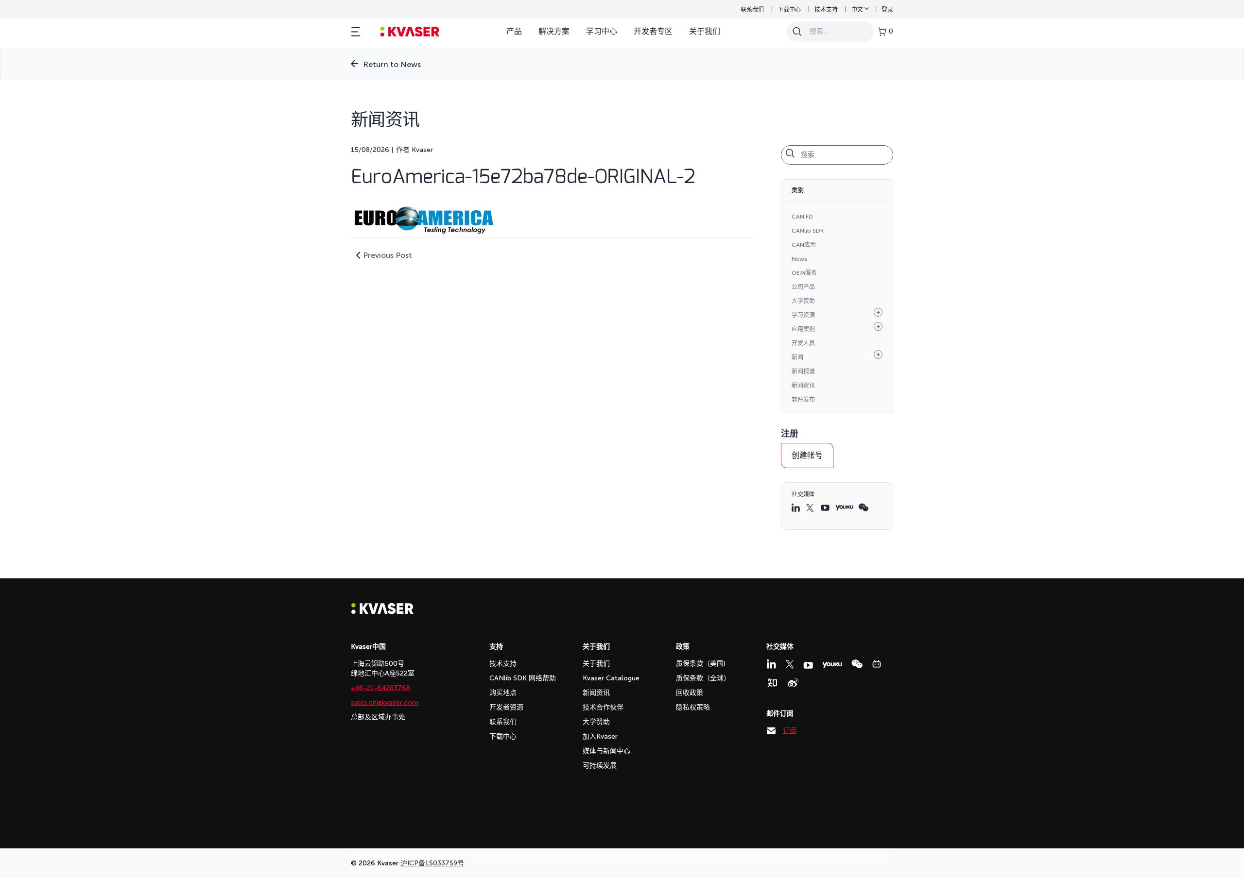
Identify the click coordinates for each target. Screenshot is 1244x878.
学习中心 (601, 31)
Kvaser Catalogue (611, 678)
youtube (825, 508)
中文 (857, 9)
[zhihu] (772, 683)
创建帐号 (807, 455)
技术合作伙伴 (603, 707)
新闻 (797, 357)
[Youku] (832, 665)
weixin (863, 507)
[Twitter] (789, 664)
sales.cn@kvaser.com (384, 702)
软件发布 (803, 399)
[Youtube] (808, 665)
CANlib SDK (808, 230)
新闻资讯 (803, 385)
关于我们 (704, 31)
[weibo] (793, 683)
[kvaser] (410, 31)
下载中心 (789, 9)
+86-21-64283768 (380, 688)
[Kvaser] (382, 611)
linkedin (796, 507)
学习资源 (803, 315)
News (799, 258)
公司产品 (803, 287)
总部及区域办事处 (378, 717)
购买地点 (503, 693)
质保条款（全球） (703, 678)
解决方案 (554, 31)
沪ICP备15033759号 (432, 863)
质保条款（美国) (701, 663)
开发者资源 (506, 707)
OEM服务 (804, 273)
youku (844, 508)
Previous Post (387, 255)
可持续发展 (600, 765)
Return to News (392, 64)
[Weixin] (857, 664)
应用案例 (803, 329)
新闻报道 (803, 371)
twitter (811, 508)
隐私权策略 (693, 707)
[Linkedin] (771, 664)
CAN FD (802, 216)
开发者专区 (653, 31)
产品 (514, 31)
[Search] (797, 31)
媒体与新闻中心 (606, 751)
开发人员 (803, 343)
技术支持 (826, 9)
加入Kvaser (600, 736)
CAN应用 (804, 244)
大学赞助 (803, 301)
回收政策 (689, 693)
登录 (887, 9)
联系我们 (752, 9)
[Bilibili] (876, 664)
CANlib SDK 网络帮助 (522, 678)
